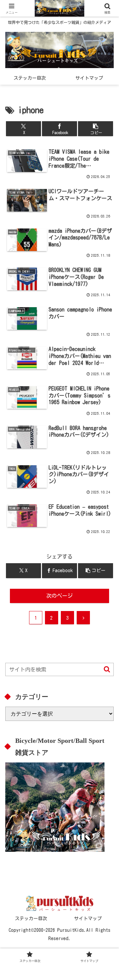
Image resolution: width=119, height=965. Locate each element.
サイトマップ (88, 918)
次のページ (59, 595)
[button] (95, 128)
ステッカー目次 (31, 918)
